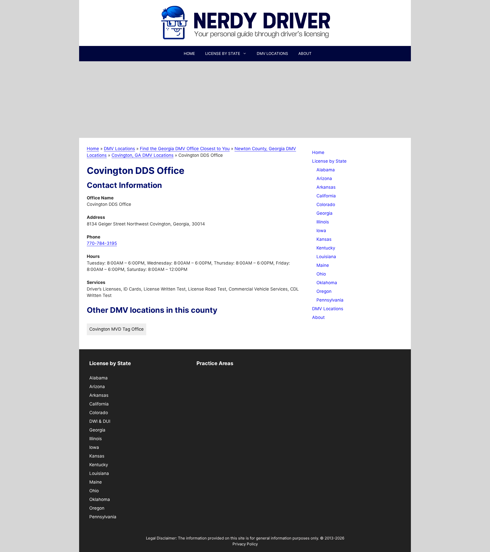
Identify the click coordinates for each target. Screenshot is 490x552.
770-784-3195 (102, 243)
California (326, 195)
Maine (322, 265)
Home (189, 53)
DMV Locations (272, 53)
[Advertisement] (245, 99)
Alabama (325, 169)
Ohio (321, 274)
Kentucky (325, 247)
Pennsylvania (330, 300)
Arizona (324, 178)
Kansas (324, 239)
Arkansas (326, 187)
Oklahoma (326, 282)
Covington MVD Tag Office (116, 329)
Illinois (322, 221)
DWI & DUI (99, 421)
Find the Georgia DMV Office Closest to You (185, 148)
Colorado (325, 204)
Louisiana (326, 256)
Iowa (321, 230)
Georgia (324, 213)
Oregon (324, 291)
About (305, 53)
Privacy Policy (245, 544)
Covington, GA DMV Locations (143, 155)
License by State (222, 53)
